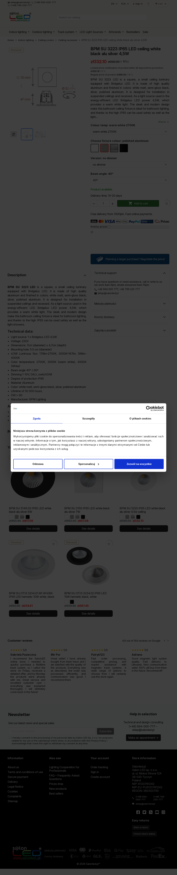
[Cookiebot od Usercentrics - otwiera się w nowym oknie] (148, 408)
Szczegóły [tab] (88, 418)
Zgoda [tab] (37, 418)
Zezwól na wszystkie (139, 463)
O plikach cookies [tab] (140, 418)
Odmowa (37, 463)
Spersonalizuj (86, 463)
